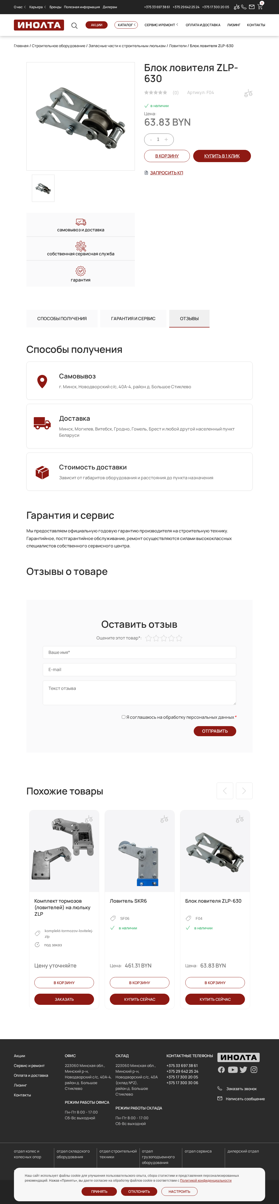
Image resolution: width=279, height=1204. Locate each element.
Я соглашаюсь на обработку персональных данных (181, 717)
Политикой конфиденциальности (206, 1180)
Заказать (64, 999)
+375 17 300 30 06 (182, 1082)
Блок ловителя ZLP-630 (213, 900)
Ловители (178, 45)
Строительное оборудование (58, 45)
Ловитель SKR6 (128, 900)
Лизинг (233, 25)
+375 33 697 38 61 (157, 7)
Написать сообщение (245, 1098)
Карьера (36, 7)
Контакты (256, 25)
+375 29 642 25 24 (186, 7)
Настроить (179, 1191)
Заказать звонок (241, 1088)
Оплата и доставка (203, 25)
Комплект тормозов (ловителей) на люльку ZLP (62, 907)
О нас (18, 7)
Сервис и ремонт (160, 25)
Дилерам (110, 7)
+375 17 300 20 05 (215, 7)
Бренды (55, 7)
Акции (96, 25)
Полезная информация (82, 7)
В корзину (167, 156)
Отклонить (139, 1191)
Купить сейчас (139, 999)
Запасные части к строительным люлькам (127, 45)
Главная (21, 45)
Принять (99, 1191)
